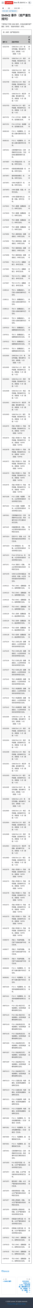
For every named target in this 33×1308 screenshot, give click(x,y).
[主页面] (3, 8)
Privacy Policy (11, 1304)
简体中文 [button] (23, 2)
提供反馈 (6, 1271)
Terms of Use (21, 1304)
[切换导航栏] (2, 2)
